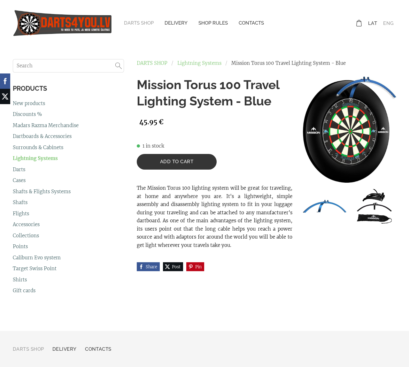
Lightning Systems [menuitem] (35, 158)
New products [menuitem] (29, 103)
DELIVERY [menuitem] (176, 23)
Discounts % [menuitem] (27, 114)
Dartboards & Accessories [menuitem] (42, 136)
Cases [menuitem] (19, 180)
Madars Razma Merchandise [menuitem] (46, 125)
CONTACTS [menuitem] (251, 23)
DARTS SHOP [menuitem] (139, 23)
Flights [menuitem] (21, 213)
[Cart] (359, 23)
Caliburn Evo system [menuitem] (37, 258)
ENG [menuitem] (388, 23)
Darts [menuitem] (19, 169)
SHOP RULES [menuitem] (213, 23)
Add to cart (176, 161)
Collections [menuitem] (26, 236)
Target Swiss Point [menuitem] (35, 268)
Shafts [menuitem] (20, 202)
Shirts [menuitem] (20, 280)
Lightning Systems (199, 63)
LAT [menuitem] (372, 23)
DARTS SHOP (152, 63)
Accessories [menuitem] (26, 224)
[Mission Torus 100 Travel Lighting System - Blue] (324, 206)
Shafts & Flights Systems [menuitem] (42, 191)
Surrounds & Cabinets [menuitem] (38, 147)
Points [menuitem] (20, 246)
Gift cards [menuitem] (24, 290)
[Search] (118, 65)
